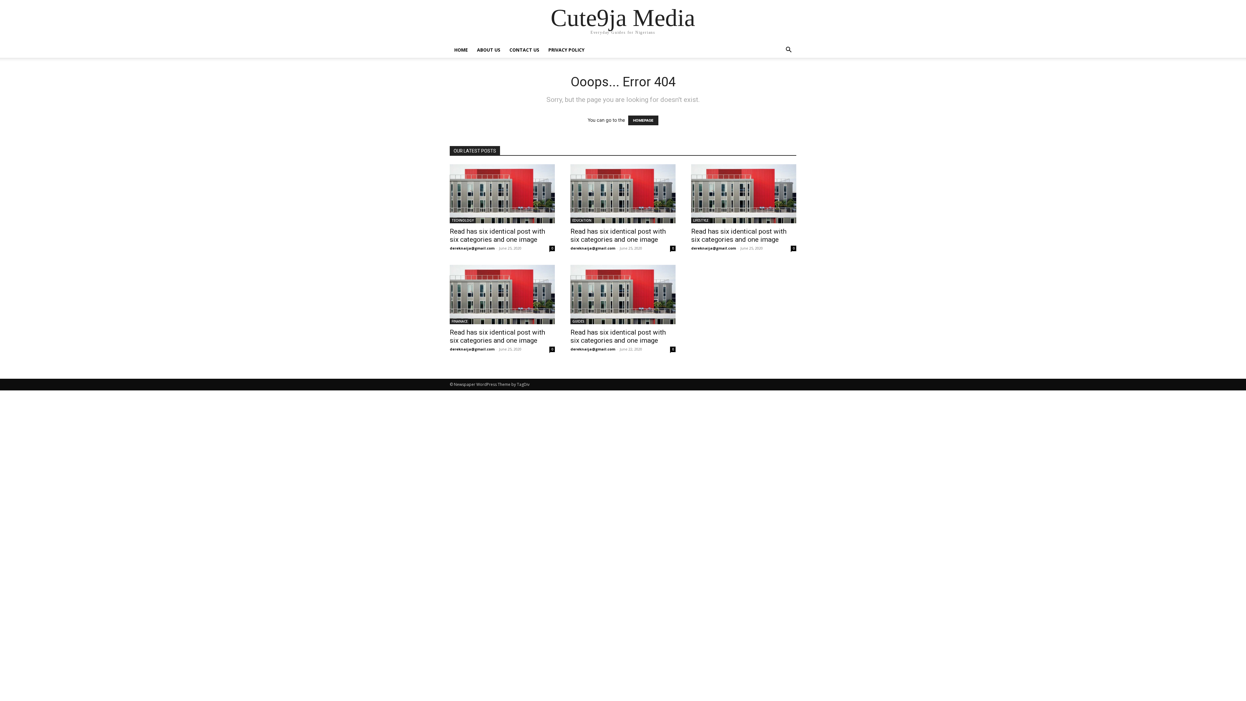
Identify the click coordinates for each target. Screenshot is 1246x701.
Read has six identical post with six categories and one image (497, 235)
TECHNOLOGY (463, 220)
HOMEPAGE (643, 120)
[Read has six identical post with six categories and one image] (502, 193)
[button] (788, 50)
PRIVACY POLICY (566, 50)
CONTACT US (524, 50)
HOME (461, 50)
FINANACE (460, 321)
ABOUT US (488, 50)
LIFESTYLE (700, 220)
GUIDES (578, 321)
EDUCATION (582, 220)
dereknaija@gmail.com (472, 248)
